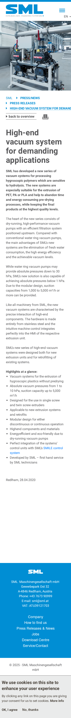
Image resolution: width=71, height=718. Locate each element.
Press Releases (23, 103)
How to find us (35, 622)
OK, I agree (10, 710)
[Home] (24, 10)
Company (35, 616)
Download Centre (35, 639)
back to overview (22, 116)
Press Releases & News (36, 628)
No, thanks (30, 709)
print (45, 117)
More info (57, 701)
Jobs (35, 633)
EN (66, 16)
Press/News (30, 98)
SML (9, 98)
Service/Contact (35, 645)
